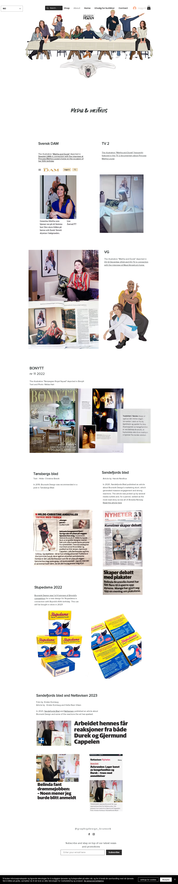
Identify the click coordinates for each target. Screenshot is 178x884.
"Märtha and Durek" (61, 154)
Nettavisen (69, 711)
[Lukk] (174, 879)
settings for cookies (148, 879)
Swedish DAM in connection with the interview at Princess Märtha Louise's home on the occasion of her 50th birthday (61, 158)
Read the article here (112, 503)
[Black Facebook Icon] (89, 834)
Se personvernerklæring (94, 880)
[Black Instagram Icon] (93, 834)
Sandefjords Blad (52, 711)
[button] (149, 7)
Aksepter (166, 879)
